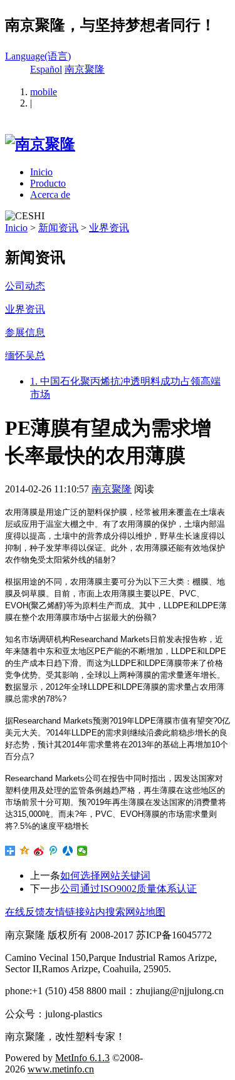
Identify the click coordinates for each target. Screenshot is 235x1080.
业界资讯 (109, 227)
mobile (43, 91)
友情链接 (65, 911)
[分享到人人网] (68, 851)
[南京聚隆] (40, 144)
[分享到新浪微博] (39, 851)
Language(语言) (38, 56)
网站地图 (145, 911)
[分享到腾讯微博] (53, 851)
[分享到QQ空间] (24, 851)
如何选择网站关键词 (105, 875)
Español (46, 69)
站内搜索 (105, 911)
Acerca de (50, 194)
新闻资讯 (58, 227)
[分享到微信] (82, 851)
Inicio (41, 172)
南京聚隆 (85, 69)
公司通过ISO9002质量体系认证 (128, 888)
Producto (48, 183)
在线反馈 (25, 911)
